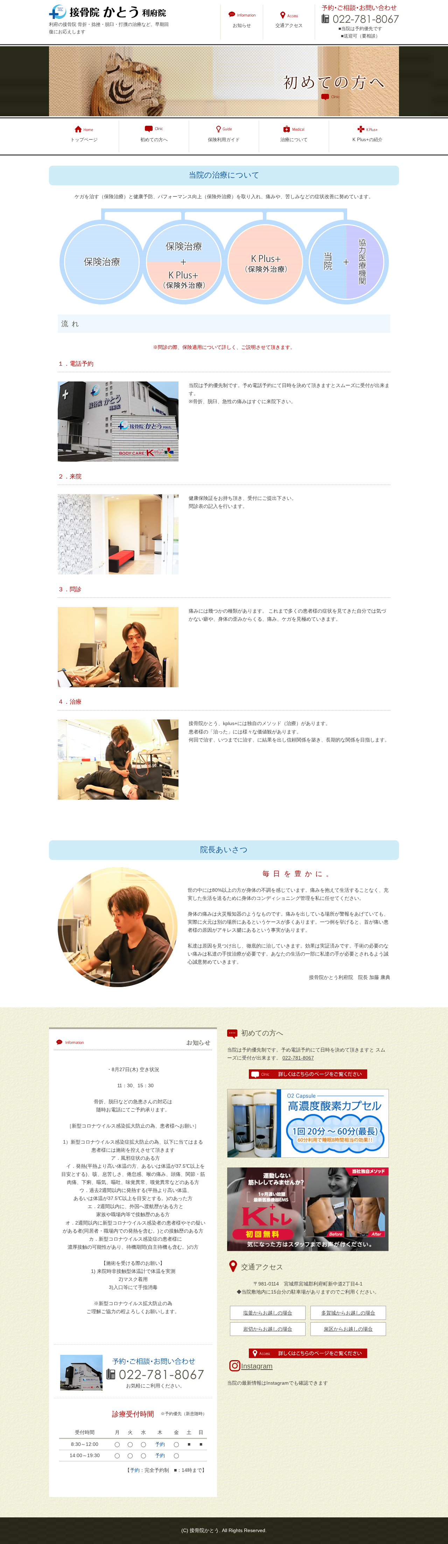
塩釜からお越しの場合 (267, 1313)
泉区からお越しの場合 (348, 1329)
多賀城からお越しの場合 (348, 1313)
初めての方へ (154, 139)
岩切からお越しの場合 (267, 1329)
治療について (294, 139)
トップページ (84, 139)
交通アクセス (289, 25)
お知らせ (242, 25)
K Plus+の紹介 (367, 139)
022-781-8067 (298, 1058)
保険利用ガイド (224, 139)
